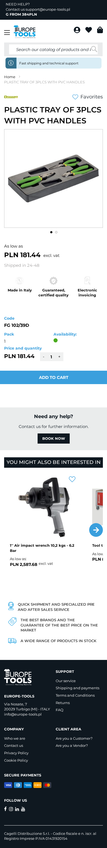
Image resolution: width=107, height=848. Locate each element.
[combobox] (53, 49)
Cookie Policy (16, 760)
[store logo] (25, 31)
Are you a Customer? (74, 738)
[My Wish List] (89, 30)
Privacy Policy (16, 753)
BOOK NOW (53, 438)
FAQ (59, 710)
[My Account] (77, 30)
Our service (66, 681)
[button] (51, 232)
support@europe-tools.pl (48, 9)
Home (9, 77)
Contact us (13, 745)
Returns (63, 702)
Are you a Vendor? (72, 745)
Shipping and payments (77, 688)
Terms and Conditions (75, 695)
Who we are (14, 738)
